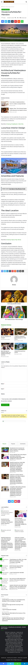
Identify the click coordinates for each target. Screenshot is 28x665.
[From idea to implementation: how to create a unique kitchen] (5, 103)
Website (3, 393)
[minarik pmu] (8, 2)
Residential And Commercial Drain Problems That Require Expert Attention (17, 449)
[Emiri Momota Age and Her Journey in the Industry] (5, 568)
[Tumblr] (10, 271)
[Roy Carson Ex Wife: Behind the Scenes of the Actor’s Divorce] (5, 581)
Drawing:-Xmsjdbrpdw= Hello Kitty (15, 124)
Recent (4, 443)
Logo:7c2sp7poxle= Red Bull (17, 572)
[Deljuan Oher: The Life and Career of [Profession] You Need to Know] (5, 110)
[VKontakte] (18, 271)
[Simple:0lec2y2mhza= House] (21, 346)
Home (3, 6)
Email (2, 388)
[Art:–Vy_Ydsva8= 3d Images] (7, 331)
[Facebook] (2, 271)
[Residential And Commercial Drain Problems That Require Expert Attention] (5, 449)
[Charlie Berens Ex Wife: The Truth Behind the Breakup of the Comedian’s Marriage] (5, 561)
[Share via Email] (20, 271)
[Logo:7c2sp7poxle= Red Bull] (5, 574)
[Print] (23, 271)
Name (2, 383)
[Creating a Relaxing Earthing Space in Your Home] (21, 331)
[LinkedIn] (7, 271)
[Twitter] (5, 271)
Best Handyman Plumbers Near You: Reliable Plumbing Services (6, 353)
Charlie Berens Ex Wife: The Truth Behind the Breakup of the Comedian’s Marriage (18, 561)
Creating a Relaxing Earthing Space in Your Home (20, 338)
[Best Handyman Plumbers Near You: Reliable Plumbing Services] (7, 346)
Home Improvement (10, 6)
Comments (22, 443)
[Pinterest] (13, 271)
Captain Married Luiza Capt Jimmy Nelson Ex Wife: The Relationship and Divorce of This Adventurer (18, 587)
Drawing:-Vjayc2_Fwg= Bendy (14, 239)
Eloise (4, 17)
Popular (13, 443)
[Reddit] (15, 271)
